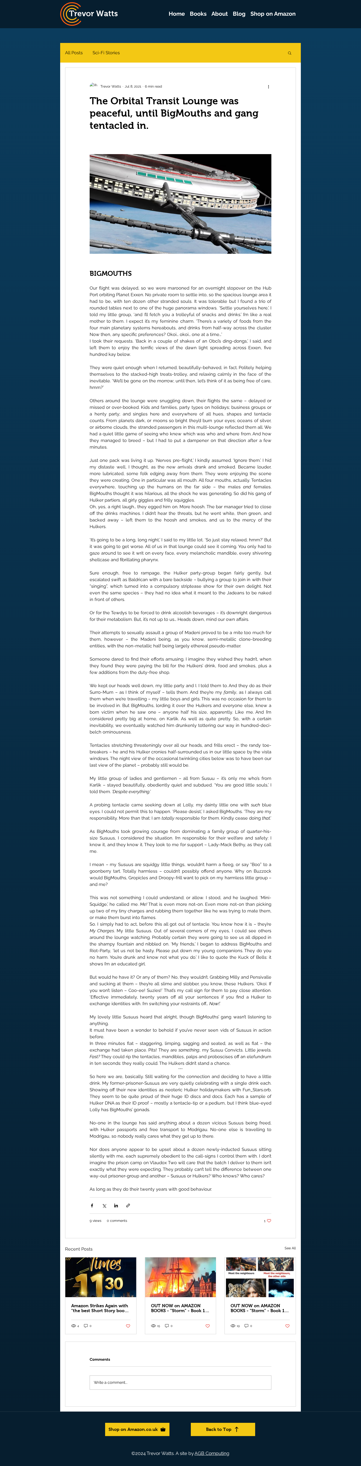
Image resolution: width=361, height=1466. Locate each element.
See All (290, 1248)
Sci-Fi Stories (106, 52)
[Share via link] (128, 1205)
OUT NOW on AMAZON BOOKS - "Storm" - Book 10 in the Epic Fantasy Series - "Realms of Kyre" (179, 1308)
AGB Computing (211, 1453)
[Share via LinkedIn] (116, 1205)
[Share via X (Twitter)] (104, 1205)
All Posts (74, 52)
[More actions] (268, 86)
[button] (198, 13)
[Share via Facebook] (92, 1205)
